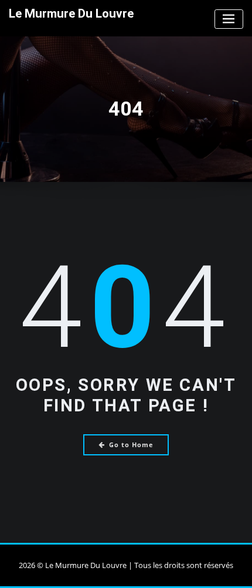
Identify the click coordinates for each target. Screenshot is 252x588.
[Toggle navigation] (228, 19)
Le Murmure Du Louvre (71, 13)
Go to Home (131, 444)
